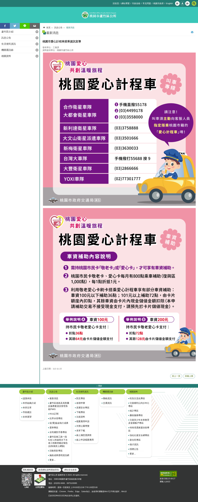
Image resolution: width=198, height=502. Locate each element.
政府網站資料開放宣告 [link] (48, 470)
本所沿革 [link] (27, 407)
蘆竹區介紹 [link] (7, 31)
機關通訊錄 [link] (7, 50)
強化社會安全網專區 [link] (139, 435)
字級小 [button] (177, 3)
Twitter (15, 26)
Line (25, 26)
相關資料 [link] (6, 56)
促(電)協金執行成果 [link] (59, 423)
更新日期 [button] (163, 479)
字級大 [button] (187, 3)
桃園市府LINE (26, 486)
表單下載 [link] (80, 430)
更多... (53, 460)
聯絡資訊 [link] (107, 398)
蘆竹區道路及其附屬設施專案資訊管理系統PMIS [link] (58, 406)
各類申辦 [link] (80, 403)
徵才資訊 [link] (134, 444)
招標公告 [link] (134, 449)
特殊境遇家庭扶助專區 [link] (138, 429)
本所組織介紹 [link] (29, 403)
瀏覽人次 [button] (163, 482)
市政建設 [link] (27, 412)
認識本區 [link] (27, 398)
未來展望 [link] (27, 416)
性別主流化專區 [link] (137, 398)
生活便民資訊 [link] (8, 44)
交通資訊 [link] (107, 403)
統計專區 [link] (134, 410)
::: (2, 2)
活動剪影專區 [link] (56, 450)
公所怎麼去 (40, 487)
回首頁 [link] (116, 3)
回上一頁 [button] (176, 376)
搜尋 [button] (194, 3)
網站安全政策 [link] (70, 470)
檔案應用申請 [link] (82, 421)
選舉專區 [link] (54, 427)
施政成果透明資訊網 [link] (59, 455)
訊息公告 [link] (6, 37)
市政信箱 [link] (136, 3)
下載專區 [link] (80, 412)
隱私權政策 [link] (28, 470)
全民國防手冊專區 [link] (58, 432)
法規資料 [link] (80, 416)
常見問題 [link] (147, 3)
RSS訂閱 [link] (54, 413)
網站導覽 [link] (125, 3)
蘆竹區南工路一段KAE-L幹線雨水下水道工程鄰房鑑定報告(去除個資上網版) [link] (58, 441)
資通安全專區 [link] (82, 407)
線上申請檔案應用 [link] (85, 439)
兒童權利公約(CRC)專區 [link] (138, 404)
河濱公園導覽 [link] (82, 426)
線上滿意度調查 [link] (84, 435)
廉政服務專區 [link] (136, 415)
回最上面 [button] (189, 376)
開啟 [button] (100, 386)
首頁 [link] (48, 27)
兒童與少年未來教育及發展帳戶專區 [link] (138, 421)
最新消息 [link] (70, 27)
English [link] (169, 3)
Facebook (5, 26)
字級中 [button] (182, 3)
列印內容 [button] (192, 32)
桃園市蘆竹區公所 (99, 15)
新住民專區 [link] (135, 440)
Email (35, 26)
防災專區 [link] (80, 398)
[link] (168, 474)
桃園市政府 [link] (158, 3)
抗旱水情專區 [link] (56, 418)
